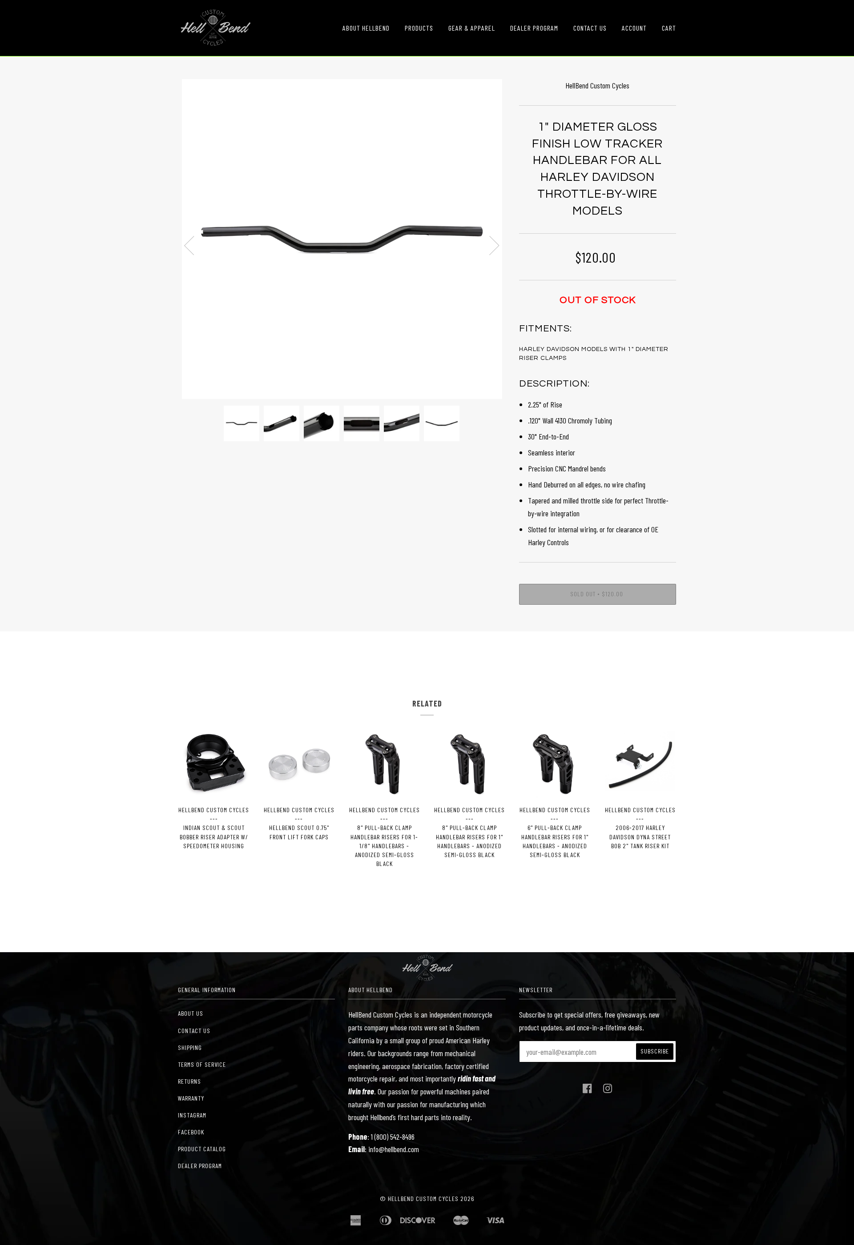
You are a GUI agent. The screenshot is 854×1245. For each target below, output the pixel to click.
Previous (189, 246)
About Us (190, 1013)
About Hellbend (366, 28)
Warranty (191, 1098)
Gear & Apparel (471, 28)
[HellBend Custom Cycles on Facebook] (587, 1090)
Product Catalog (202, 1149)
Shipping (190, 1047)
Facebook (191, 1132)
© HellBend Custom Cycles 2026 (427, 1198)
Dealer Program (534, 28)
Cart (669, 28)
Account (634, 28)
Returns (189, 1081)
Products (419, 28)
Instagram (192, 1115)
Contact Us (590, 28)
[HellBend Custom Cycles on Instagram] (608, 1090)
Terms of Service (202, 1064)
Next (494, 246)
